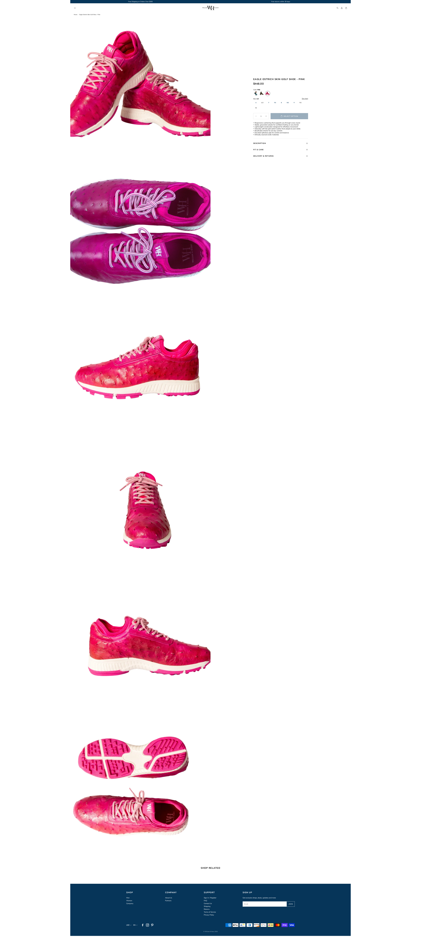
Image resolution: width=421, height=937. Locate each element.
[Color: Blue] (256, 93)
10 (256, 108)
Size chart (305, 98)
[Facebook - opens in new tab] (142, 925)
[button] (75, 8)
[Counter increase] (266, 116)
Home (75, 14)
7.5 (275, 102)
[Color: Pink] (268, 93)
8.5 (288, 102)
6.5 (262, 102)
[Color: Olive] (262, 93)
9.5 (300, 102)
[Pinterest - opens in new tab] (152, 925)
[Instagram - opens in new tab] (147, 925)
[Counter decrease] (256, 116)
